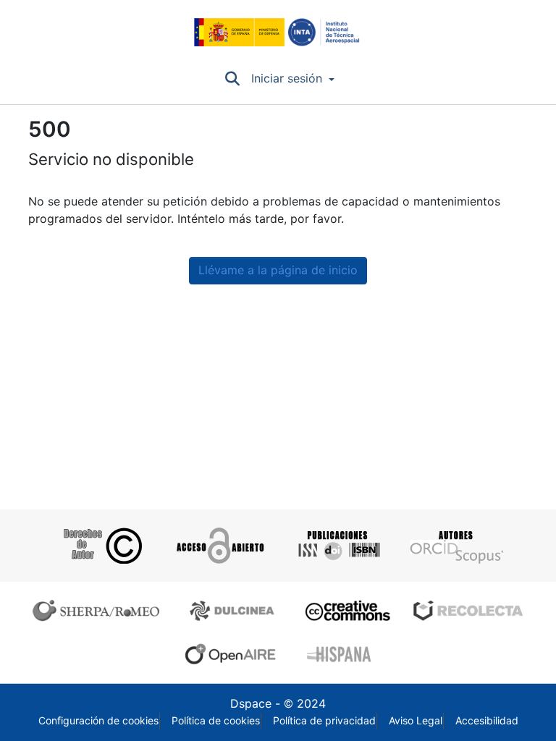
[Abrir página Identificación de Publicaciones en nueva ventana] (337, 546)
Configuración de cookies (98, 721)
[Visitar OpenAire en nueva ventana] (234, 654)
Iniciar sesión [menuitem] (286, 78)
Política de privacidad (324, 721)
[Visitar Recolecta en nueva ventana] (468, 611)
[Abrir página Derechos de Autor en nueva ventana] (101, 546)
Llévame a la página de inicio (278, 270)
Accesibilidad (486, 721)
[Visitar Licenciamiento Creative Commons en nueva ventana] (345, 611)
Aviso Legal (415, 721)
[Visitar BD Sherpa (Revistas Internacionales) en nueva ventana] (99, 611)
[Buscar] (232, 79)
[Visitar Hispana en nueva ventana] (340, 654)
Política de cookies (216, 721)
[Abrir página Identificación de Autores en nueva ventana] (455, 546)
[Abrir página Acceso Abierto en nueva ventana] (219, 546)
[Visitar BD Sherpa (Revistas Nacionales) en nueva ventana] (234, 611)
